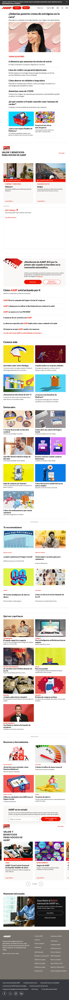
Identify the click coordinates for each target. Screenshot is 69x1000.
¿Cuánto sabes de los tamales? (15, 697)
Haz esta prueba (41, 669)
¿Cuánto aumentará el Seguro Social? (17, 557)
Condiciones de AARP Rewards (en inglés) (15, 986)
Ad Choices (34, 989)
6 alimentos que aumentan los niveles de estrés (30, 61)
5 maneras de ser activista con (17, 318)
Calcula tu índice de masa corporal (48, 767)
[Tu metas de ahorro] (50, 784)
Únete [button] (17, 7)
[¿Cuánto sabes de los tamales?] (18, 685)
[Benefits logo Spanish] (7, 150)
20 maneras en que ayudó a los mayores (21, 329)
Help (57, 8)
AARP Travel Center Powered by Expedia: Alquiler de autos (17, 866)
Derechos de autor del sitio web (39, 986)
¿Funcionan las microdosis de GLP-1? (17, 395)
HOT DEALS (10, 210)
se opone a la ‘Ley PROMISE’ (17, 312)
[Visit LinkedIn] (21, 994)
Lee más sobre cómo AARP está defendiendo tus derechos (22, 333)
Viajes (7, 862)
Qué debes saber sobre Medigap (16, 366)
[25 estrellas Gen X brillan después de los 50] (18, 656)
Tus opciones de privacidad (49, 989)
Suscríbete (50, 913)
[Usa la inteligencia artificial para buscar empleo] (50, 628)
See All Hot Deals (10, 217)
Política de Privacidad (50, 917)
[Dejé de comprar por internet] (18, 473)
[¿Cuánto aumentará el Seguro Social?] (18, 539)
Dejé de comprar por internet (14, 483)
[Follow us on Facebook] (5, 994)
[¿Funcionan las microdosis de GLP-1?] (18, 383)
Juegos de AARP (43, 865)
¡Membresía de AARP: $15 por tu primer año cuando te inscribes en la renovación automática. (42, 265)
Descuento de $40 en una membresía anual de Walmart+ (18, 190)
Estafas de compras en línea (46, 697)
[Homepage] (7, 8)
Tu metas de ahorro (42, 797)
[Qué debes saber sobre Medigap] (18, 354)
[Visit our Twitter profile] (10, 994)
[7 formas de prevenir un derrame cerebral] (18, 419)
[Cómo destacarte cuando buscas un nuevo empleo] (50, 473)
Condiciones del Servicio (30, 983)
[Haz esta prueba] (50, 656)
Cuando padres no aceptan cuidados (49, 366)
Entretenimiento (42, 862)
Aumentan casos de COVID (21, 91)
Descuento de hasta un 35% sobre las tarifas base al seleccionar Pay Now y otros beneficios (50, 190)
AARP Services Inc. (55, 948)
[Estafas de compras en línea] (50, 685)
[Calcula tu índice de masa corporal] (50, 754)
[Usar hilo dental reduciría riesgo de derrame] (18, 446)
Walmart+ (9, 187)
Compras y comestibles (13, 184)
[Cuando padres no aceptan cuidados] (50, 354)
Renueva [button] (26, 7)
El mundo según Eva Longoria (14, 640)
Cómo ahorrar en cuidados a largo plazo (27, 80)
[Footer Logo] (14, 936)
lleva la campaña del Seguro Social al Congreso (24, 300)
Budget (40, 187)
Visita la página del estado (51, 819)
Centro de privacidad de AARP (11, 983)
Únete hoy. (40, 276)
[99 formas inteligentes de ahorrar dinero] (18, 577)
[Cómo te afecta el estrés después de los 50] (50, 577)
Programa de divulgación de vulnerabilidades (15, 989)
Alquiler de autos (43, 184)
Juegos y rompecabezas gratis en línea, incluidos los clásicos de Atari (48, 868)
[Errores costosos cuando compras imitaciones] (50, 446)
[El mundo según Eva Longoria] (18, 628)
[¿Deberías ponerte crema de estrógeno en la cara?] (35, 37)
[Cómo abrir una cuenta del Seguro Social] (50, 419)
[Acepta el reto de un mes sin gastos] (45, 117)
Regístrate (40, 8)
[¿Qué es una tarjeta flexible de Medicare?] (21, 119)
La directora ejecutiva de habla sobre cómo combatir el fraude (30, 323)
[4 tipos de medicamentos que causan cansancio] (18, 500)
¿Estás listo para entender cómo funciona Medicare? (15, 768)
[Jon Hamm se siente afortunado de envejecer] (18, 713)
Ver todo (61, 153)
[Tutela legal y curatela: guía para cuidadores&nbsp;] (50, 539)
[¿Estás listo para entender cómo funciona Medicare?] (18, 754)
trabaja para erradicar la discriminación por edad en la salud (29, 306)
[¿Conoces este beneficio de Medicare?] (50, 383)
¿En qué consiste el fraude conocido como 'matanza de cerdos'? (33, 102)
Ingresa (49, 8)
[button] (62, 8)
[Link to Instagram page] (16, 994)
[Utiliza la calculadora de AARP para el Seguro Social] (18, 784)
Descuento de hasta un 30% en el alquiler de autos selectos (17, 870)
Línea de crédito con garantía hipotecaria (27, 70)
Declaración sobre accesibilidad (49, 983)
